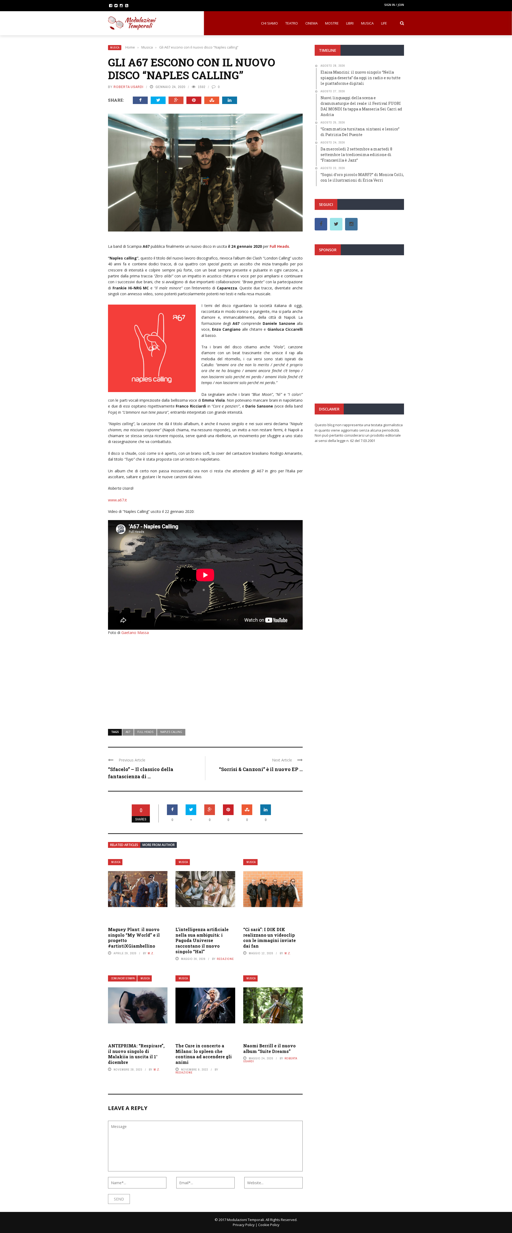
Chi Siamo (269, 23)
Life (384, 23)
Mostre (332, 23)
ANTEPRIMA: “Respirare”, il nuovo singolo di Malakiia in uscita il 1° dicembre (136, 1054)
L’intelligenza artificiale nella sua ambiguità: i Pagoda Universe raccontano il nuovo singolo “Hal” (202, 940)
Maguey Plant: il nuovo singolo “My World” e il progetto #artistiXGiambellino (134, 938)
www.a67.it (117, 499)
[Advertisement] (205, 678)
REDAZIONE (225, 959)
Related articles (124, 845)
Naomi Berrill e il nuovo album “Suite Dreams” (269, 1048)
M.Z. (151, 953)
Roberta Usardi (128, 87)
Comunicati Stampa (123, 978)
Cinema (311, 23)
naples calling (171, 732)
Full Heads (279, 246)
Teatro (291, 23)
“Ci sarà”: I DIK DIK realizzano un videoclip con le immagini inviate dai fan (269, 938)
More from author (158, 845)
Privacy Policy (244, 1224)
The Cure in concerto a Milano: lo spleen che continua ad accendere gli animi (203, 1054)
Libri (350, 23)
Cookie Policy (268, 1224)
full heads (145, 732)
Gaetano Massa (135, 632)
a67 (128, 732)
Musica (367, 23)
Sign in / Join (394, 5)
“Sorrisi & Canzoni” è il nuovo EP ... (261, 769)
